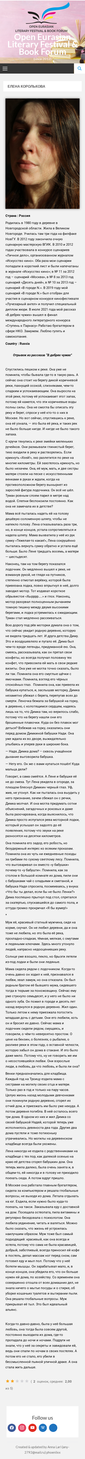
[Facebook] (12, 1428)
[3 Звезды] (17, 1381)
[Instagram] (22, 1428)
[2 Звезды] (12, 1381)
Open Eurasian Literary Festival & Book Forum (42, 44)
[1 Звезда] (7, 1381)
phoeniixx (53, 1452)
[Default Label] (32, 1428)
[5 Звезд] (27, 1381)
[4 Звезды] (22, 1381)
